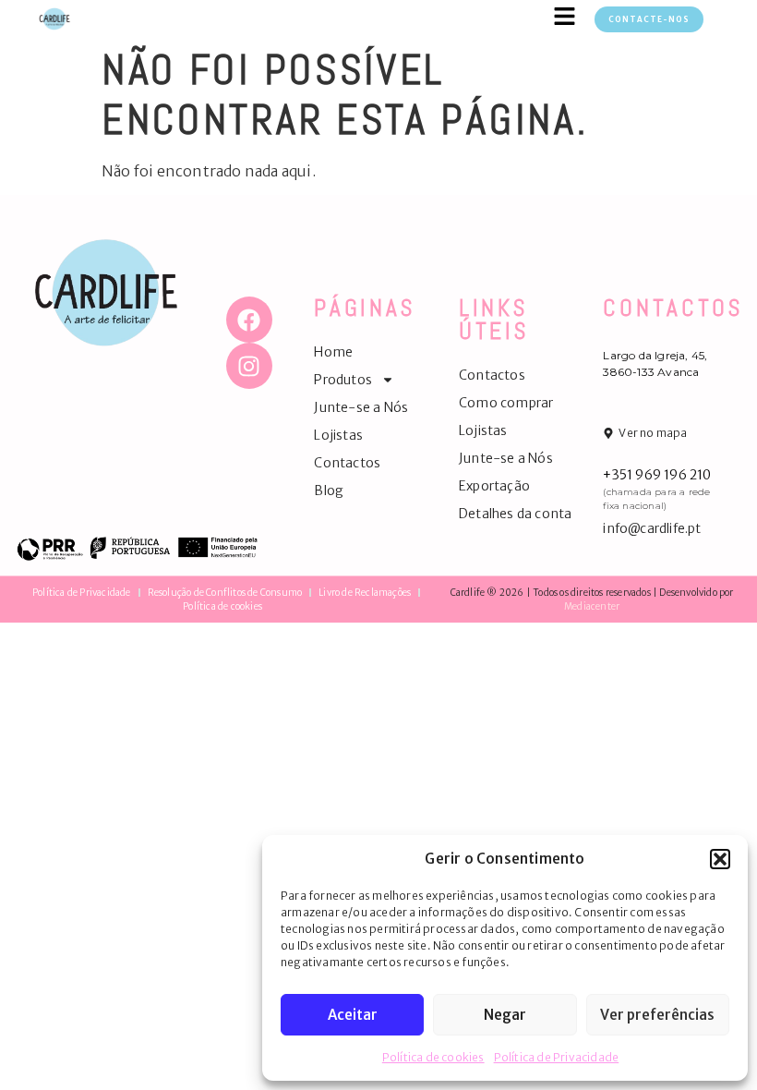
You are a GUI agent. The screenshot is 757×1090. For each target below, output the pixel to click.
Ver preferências (657, 1014)
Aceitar (353, 1014)
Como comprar (506, 402)
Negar (505, 1014)
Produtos (343, 379)
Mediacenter (591, 606)
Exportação (494, 486)
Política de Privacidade (556, 1057)
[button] (720, 859)
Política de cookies (433, 1057)
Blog (328, 490)
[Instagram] (249, 366)
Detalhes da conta (515, 513)
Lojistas (338, 435)
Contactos (347, 462)
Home (333, 352)
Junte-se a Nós (361, 407)
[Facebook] (249, 320)
